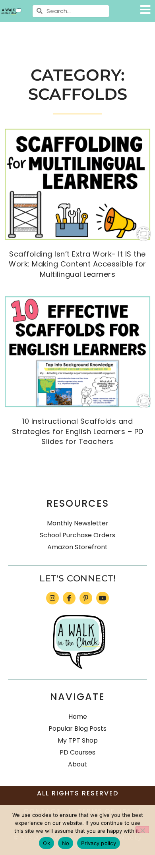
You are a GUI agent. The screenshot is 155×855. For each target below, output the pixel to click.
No (66, 843)
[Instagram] (52, 598)
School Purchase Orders (77, 535)
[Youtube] (102, 598)
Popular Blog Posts (77, 728)
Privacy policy (98, 843)
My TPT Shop (78, 740)
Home (77, 716)
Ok (46, 843)
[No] (142, 829)
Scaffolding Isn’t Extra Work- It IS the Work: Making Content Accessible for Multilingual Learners (77, 264)
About (77, 764)
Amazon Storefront (77, 547)
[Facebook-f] (69, 598)
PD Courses (77, 752)
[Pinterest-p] (85, 598)
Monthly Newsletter (77, 523)
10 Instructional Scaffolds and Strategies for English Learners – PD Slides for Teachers (77, 431)
